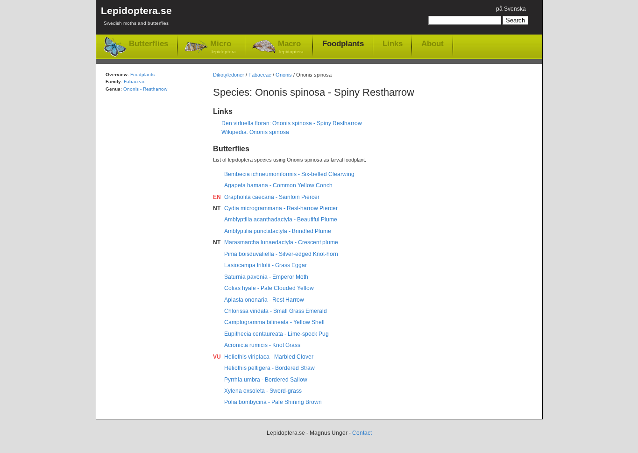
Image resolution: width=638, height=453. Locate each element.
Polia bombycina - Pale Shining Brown (273, 402)
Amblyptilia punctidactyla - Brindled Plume (277, 231)
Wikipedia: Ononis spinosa (255, 132)
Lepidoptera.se (136, 15)
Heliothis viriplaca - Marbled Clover (268, 357)
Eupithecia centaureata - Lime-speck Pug (276, 334)
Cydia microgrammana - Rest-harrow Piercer (281, 208)
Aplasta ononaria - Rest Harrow (264, 300)
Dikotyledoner (228, 75)
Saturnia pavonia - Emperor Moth (266, 277)
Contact (362, 433)
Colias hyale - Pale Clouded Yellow (269, 288)
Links (393, 43)
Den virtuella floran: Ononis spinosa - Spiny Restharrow (291, 123)
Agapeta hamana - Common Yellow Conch (278, 185)
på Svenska (511, 9)
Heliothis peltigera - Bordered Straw (269, 368)
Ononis (284, 75)
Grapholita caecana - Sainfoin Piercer (271, 197)
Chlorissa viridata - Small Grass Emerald (275, 311)
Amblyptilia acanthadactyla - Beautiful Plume (280, 219)
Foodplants (343, 43)
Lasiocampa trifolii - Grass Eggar (265, 265)
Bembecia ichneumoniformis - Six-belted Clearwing (289, 174)
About (432, 43)
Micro (223, 46)
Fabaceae (259, 75)
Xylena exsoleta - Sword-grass (263, 391)
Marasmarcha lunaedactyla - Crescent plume (281, 242)
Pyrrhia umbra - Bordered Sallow (265, 379)
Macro (291, 46)
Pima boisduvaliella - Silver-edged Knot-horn (281, 254)
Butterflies (148, 43)
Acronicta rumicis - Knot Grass (262, 345)
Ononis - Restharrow (145, 89)
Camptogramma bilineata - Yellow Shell (274, 322)
